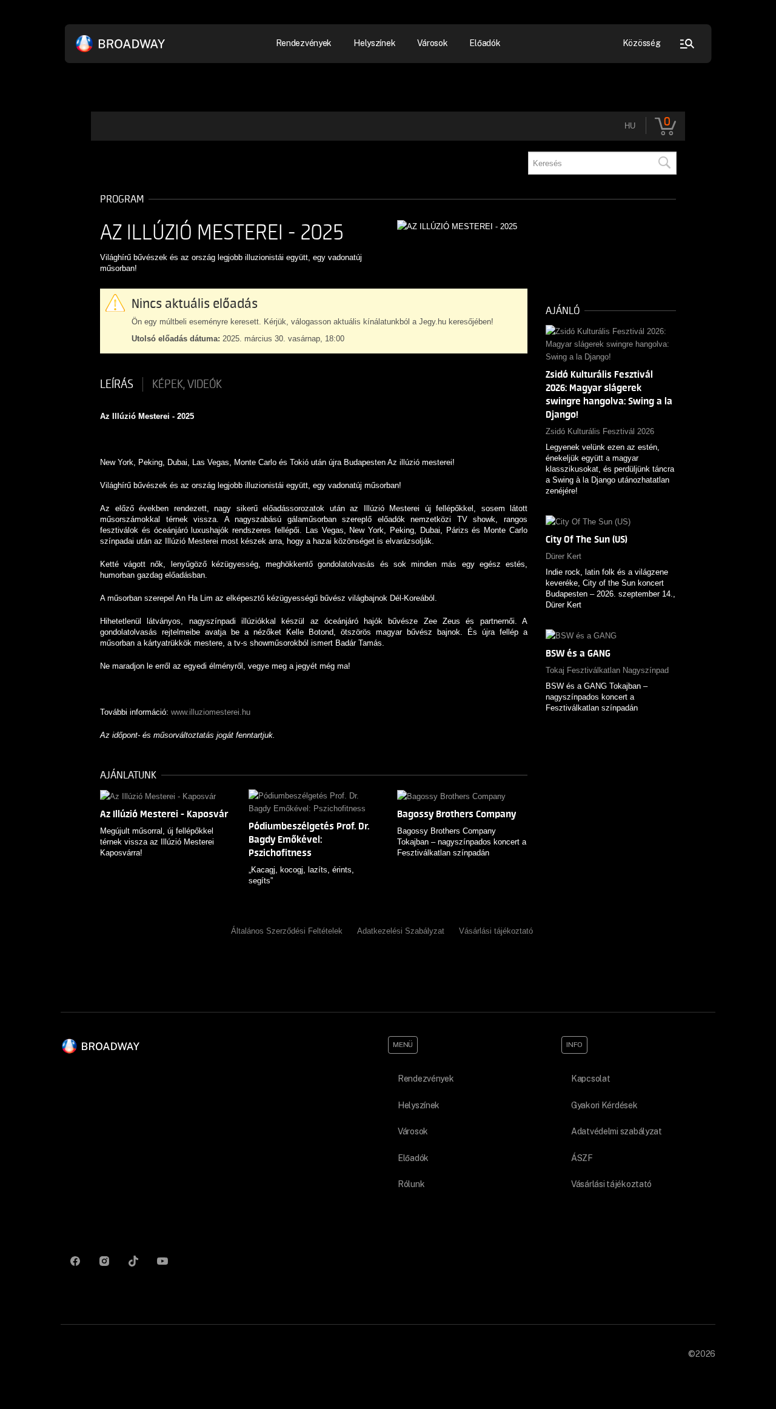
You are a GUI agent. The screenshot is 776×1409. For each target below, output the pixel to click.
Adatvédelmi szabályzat (616, 1131)
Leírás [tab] (116, 384)
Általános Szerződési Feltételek (287, 930)
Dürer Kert (563, 556)
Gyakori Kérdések (604, 1105)
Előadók (484, 43)
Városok (432, 43)
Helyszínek (374, 43)
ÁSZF (582, 1158)
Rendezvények (426, 1078)
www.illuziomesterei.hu (210, 712)
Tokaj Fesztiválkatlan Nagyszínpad (607, 670)
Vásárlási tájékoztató (496, 930)
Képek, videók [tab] (187, 384)
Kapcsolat (590, 1078)
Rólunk (411, 1184)
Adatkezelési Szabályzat (400, 930)
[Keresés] (664, 163)
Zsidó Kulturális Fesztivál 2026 (600, 431)
